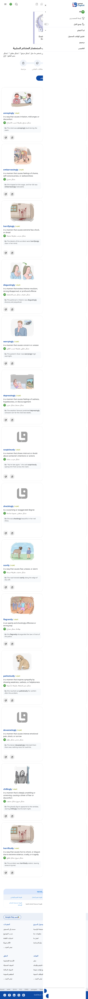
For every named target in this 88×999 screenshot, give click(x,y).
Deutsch (42, 989)
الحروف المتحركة (8, 965)
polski (8, 989)
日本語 (26, 989)
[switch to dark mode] (46, 24)
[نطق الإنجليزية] (41, 4)
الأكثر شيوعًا (6, 943)
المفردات (6, 924)
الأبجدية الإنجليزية (8, 961)
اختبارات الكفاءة (8, 938)
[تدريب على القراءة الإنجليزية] (37, 4)
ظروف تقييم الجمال (37, 897)
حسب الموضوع (8, 934)
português (34, 989)
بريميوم (82, 42)
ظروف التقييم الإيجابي (16, 897)
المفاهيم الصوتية (8, 974)
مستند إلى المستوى (9, 929)
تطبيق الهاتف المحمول (76, 36)
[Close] (45, 5)
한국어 (15, 989)
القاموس (81, 48)
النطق (5, 956)
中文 (20, 989)
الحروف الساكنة (8, 970)
